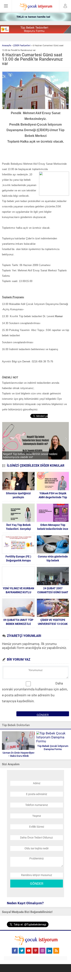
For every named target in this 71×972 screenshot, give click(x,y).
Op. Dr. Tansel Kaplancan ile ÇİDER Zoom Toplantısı (34, 457)
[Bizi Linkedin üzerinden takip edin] (49, 951)
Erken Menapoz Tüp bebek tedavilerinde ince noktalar (52, 528)
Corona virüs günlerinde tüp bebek (53, 558)
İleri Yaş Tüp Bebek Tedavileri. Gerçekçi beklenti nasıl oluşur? (18, 528)
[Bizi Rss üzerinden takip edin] (56, 951)
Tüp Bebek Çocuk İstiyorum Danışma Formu (52, 748)
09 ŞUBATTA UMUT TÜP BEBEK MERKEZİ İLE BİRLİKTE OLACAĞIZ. (18, 623)
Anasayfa (6, 45)
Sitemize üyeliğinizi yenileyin (18, 495)
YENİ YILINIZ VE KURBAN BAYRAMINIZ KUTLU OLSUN (18, 592)
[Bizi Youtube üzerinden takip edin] (29, 951)
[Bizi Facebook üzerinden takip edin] (15, 951)
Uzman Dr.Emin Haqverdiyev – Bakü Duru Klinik (18, 754)
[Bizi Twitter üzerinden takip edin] (22, 951)
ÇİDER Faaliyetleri (22, 45)
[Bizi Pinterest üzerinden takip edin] (35, 951)
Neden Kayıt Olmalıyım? (25, 903)
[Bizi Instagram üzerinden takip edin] (42, 951)
